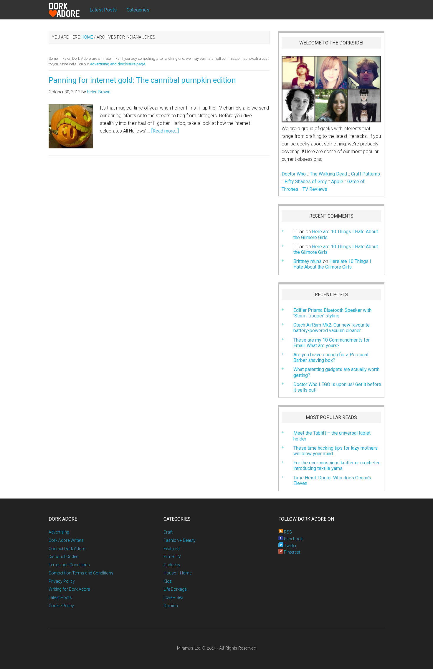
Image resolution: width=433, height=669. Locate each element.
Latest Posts (60, 597)
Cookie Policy (61, 605)
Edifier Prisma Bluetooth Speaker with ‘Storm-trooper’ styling (332, 313)
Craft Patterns (365, 174)
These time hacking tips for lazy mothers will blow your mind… (335, 450)
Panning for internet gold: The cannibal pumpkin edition (142, 80)
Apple (337, 181)
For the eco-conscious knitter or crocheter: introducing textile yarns (337, 465)
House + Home (177, 573)
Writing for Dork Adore (69, 589)
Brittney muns (307, 261)
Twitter (290, 545)
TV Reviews (315, 189)
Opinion (170, 605)
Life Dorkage (174, 589)
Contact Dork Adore (67, 548)
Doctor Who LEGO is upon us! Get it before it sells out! (337, 387)
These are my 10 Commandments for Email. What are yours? (331, 342)
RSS (287, 532)
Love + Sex (173, 597)
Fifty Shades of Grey (306, 181)
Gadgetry (171, 564)
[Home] (69, 10)
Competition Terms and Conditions (81, 573)
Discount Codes (63, 556)
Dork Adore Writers (66, 540)
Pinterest (291, 552)
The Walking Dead (328, 174)
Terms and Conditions (69, 564)
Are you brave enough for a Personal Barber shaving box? (330, 357)
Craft (168, 532)
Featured (171, 548)
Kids (167, 581)
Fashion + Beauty (179, 540)
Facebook (293, 538)
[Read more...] (165, 131)
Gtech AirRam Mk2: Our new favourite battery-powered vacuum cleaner (331, 327)
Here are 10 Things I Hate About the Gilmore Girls (335, 249)
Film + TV (172, 556)
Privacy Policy (62, 581)
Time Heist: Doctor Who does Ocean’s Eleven (332, 480)
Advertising (59, 532)
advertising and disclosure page (117, 64)
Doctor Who (294, 174)
